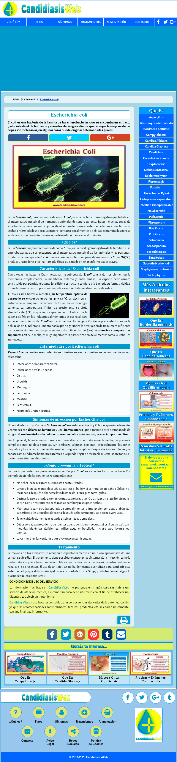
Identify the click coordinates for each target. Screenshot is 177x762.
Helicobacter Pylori (156, 193)
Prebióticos (156, 228)
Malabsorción (156, 211)
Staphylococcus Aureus (156, 269)
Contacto (142, 22)
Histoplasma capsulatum (156, 199)
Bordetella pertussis (156, 129)
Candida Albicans (156, 141)
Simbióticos (156, 257)
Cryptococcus (156, 164)
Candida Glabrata (156, 146)
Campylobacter (156, 135)
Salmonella (156, 240)
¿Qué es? (13, 22)
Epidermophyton (156, 176)
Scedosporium (156, 246)
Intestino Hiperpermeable (156, 205)
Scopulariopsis (156, 252)
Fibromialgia (156, 181)
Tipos (39, 22)
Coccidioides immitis (156, 158)
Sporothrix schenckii (156, 263)
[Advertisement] (88, 58)
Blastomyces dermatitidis (156, 123)
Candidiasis (156, 152)
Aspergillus (156, 117)
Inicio (16, 99)
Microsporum (156, 222)
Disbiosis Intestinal (156, 170)
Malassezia (156, 217)
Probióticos (156, 234)
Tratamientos (91, 22)
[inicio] (149, 741)
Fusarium (156, 187)
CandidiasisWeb (59, 587)
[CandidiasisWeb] (51, 16)
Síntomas (65, 22)
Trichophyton (156, 275)
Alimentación (116, 22)
